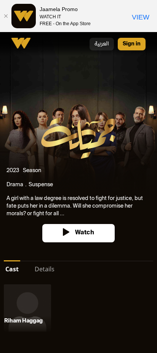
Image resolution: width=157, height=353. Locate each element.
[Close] (5, 16)
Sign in (132, 44)
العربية (102, 44)
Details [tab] (44, 269)
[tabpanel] (78, 309)
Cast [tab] (12, 269)
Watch (84, 233)
